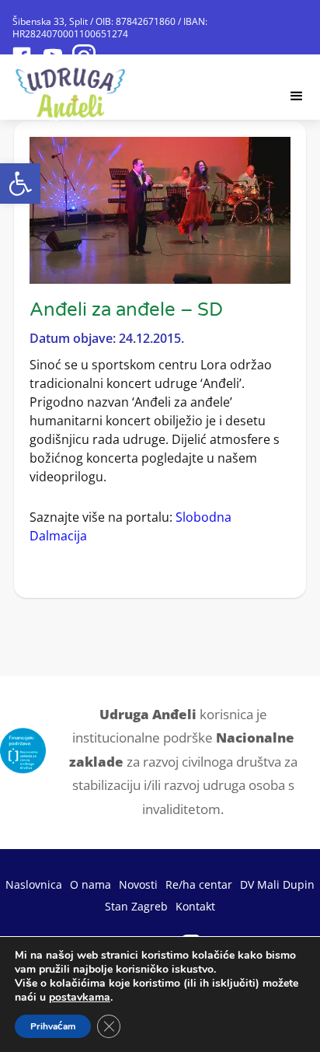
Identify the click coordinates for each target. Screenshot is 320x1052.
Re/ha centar (198, 884)
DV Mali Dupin (277, 884)
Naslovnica (33, 884)
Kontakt (195, 906)
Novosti (138, 884)
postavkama (79, 998)
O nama (90, 884)
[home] (71, 88)
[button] (20, 183)
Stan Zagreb (136, 906)
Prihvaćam (52, 1026)
